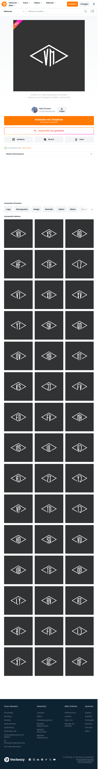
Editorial (49, 3)
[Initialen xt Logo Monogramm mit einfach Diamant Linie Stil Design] (18, 661)
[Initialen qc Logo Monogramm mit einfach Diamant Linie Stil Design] (49, 661)
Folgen (62, 111)
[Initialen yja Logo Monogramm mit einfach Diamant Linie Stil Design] (79, 478)
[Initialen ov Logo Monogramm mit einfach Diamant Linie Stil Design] (18, 356)
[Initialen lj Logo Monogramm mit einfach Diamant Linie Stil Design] (79, 631)
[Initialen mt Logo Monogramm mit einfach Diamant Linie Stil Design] (79, 356)
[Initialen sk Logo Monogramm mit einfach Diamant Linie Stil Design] (49, 325)
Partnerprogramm (44, 720)
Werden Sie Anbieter (70, 725)
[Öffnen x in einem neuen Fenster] (50, 761)
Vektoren (13, 3)
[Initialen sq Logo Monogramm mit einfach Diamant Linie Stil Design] (49, 539)
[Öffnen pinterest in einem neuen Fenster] (42, 761)
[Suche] (85, 11)
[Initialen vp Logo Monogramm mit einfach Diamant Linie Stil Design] (18, 508)
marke (73, 209)
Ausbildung (9, 727)
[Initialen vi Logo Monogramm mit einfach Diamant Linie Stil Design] (18, 294)
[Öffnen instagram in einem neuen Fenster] (34, 761)
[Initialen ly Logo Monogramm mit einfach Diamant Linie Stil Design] (18, 600)
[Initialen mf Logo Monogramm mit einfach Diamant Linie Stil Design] (79, 661)
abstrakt (49, 209)
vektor (61, 209)
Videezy (7, 720)
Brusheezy (8, 712)
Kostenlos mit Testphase (49, 120)
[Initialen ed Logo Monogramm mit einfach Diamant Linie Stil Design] (18, 417)
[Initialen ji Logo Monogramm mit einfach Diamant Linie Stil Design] (49, 386)
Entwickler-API (10, 731)
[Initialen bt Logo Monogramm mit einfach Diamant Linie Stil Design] (18, 631)
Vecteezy (7, 716)
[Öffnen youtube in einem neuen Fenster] (54, 761)
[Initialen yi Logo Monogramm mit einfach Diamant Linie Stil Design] (18, 325)
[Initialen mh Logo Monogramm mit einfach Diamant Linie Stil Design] (79, 417)
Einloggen (84, 4)
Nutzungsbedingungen (83, 761)
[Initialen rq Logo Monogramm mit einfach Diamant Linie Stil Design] (79, 233)
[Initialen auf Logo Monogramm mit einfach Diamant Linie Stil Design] (79, 570)
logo (8, 209)
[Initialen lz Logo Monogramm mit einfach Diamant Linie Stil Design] (79, 264)
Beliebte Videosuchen (42, 736)
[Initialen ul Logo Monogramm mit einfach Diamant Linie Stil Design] (49, 447)
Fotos (25, 3)
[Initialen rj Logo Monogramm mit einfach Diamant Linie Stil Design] (18, 478)
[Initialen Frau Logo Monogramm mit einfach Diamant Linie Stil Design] (18, 447)
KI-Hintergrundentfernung (14, 741)
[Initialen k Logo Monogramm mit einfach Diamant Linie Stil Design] (18, 386)
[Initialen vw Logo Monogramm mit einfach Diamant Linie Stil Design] (79, 539)
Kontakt (68, 716)
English (86, 712)
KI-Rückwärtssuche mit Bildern (14, 736)
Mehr (11, 5)
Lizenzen (40, 712)
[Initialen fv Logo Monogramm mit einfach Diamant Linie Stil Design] (79, 386)
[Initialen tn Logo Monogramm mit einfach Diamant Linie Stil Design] (49, 508)
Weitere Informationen (15, 154)
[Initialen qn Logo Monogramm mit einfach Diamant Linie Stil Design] (79, 325)
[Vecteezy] (4, 4)
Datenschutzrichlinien (84, 763)
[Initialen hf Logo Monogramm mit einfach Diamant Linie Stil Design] (18, 264)
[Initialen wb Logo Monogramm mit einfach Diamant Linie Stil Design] (18, 570)
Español (86, 716)
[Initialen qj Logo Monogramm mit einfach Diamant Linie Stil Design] (79, 447)
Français (86, 727)
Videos (37, 3)
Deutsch (86, 724)
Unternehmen (10, 724)
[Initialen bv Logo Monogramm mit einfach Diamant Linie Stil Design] (49, 600)
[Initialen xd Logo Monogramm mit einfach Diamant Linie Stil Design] (49, 294)
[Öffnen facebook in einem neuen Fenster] (30, 761)
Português (87, 720)
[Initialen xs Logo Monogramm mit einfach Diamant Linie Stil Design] (49, 233)
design (36, 209)
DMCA (39, 716)
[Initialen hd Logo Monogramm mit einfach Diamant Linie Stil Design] (18, 539)
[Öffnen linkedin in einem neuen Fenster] (38, 761)
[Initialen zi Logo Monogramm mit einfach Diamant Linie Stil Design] (49, 478)
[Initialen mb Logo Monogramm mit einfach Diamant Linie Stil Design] (49, 356)
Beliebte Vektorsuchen (42, 725)
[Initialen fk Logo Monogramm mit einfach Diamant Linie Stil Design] (49, 417)
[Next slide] (88, 209)
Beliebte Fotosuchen (42, 730)
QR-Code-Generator (12, 746)
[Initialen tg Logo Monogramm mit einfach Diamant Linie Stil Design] (49, 570)
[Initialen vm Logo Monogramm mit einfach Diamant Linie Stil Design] (18, 233)
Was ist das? (27, 148)
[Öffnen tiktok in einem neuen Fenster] (46, 761)
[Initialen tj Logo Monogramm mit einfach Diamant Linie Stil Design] (79, 508)
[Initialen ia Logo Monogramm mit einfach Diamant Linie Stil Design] (49, 264)
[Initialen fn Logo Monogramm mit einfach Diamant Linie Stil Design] (49, 631)
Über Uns (69, 720)
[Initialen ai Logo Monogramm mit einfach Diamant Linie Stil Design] (79, 600)
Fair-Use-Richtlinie (83, 765)
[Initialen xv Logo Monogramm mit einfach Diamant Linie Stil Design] (79, 294)
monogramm (22, 209)
